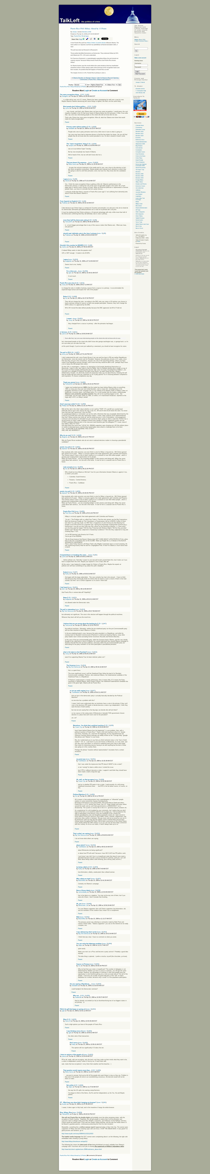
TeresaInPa (68, 222)
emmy (64, 354)
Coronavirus (139, 127)
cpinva (64, 333)
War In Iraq (139, 226)
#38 (102, 779)
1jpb (63, 1011)
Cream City (78, 727)
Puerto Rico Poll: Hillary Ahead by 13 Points (73, 86)
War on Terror (139, 228)
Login (86, 90)
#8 (91, 245)
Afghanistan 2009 (140, 143)
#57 (78, 352)
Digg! (80, 39)
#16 (84, 665)
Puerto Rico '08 (78, 36)
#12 (75, 597)
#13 (83, 609)
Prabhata (65, 203)
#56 (81, 467)
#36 (86, 271)
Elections (138, 171)
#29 (112, 725)
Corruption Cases (140, 152)
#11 (76, 587)
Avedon (64, 1104)
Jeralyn (74, 32)
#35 (88, 995)
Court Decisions (140, 154)
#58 (84, 404)
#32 (91, 1054)
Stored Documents (141, 167)
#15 (95, 652)
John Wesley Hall (140, 92)
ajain (69, 273)
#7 (76, 572)
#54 (97, 964)
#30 (95, 127)
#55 (83, 511)
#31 (94, 759)
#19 (94, 845)
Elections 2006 (139, 173)
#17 (94, 690)
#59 (80, 1112)
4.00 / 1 (76, 1085)
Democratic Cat (83, 905)
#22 (94, 1009)
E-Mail (136, 41)
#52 (81, 318)
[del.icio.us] (88, 39)
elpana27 (65, 448)
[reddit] (91, 39)
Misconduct (139, 205)
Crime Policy (139, 158)
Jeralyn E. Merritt (140, 82)
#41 (105, 1102)
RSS (144, 39)
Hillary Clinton (139, 182)
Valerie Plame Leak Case (142, 224)
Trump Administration (141, 141)
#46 (81, 1085)
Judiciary (138, 190)
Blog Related (139, 145)
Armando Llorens (140, 88)
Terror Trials (139, 222)
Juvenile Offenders (141, 192)
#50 (93, 794)
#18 (98, 833)
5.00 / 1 (83, 94)
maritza (64, 247)
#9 (76, 179)
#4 (85, 201)
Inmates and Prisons (141, 184)
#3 (95, 106)
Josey (64, 284)
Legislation (138, 196)
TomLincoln (68, 625)
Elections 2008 (86, 32)
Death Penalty (139, 160)
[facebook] (95, 39)
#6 (95, 220)
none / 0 (91, 162)
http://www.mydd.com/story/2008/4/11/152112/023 (77, 1133)
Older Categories (140, 211)
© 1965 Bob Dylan (139, 274)
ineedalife (71, 128)
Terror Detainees (140, 162)
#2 (88, 94)
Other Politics (139, 216)
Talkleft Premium (140, 218)
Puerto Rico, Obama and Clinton (99, 79)
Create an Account (99, 90)
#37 (99, 879)
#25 (75, 1019)
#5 (104, 233)
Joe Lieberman (140, 188)
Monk (138, 241)
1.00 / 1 (73, 491)
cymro (67, 108)
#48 (75, 296)
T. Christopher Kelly (141, 90)
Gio (66, 298)
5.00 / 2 (90, 106)
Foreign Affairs (139, 180)
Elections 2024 (139, 135)
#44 (110, 943)
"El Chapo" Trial (140, 169)
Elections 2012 (139, 133)
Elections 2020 (139, 177)
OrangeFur (65, 96)
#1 (96, 555)
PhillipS (64, 405)
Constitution (139, 150)
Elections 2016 (139, 131)
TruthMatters (76, 692)
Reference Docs (140, 139)
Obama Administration (141, 207)
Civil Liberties (139, 147)
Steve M (68, 1021)
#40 (90, 903)
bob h (63, 589)
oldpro (80, 945)
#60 (84, 382)
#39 (99, 890)
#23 (105, 932)
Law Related (139, 194)
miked (67, 181)
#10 (76, 259)
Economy (138, 137)
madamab (78, 997)
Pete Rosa (68, 513)
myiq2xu (71, 145)
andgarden (68, 261)
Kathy (67, 574)
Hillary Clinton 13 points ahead (96, 43)
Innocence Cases (140, 186)
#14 (82, 283)
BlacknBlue (82, 880)
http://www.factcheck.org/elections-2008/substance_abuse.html (82, 1149)
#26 (90, 1031)
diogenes (65, 437)
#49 (80, 435)
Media (137, 201)
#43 (96, 162)
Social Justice (139, 220)
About (140, 39)
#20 (96, 867)
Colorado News (140, 125)
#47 (105, 623)
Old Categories (140, 214)
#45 (99, 1070)
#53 (78, 491)
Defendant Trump (140, 129)
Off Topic (138, 210)
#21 (75, 332)
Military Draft (139, 203)
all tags (86, 36)
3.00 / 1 (74, 435)
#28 (86, 1042)
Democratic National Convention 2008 (141, 165)
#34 (95, 144)
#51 (78, 447)
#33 (99, 984)
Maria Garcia (72, 164)
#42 (88, 917)
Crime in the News (140, 156)
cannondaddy (82, 892)
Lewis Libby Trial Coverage (140, 199)
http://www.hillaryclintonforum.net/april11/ (75, 1141)
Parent (67, 122)
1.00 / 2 (73, 447)
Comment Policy (143, 41)
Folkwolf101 (69, 384)
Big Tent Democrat (68, 611)
